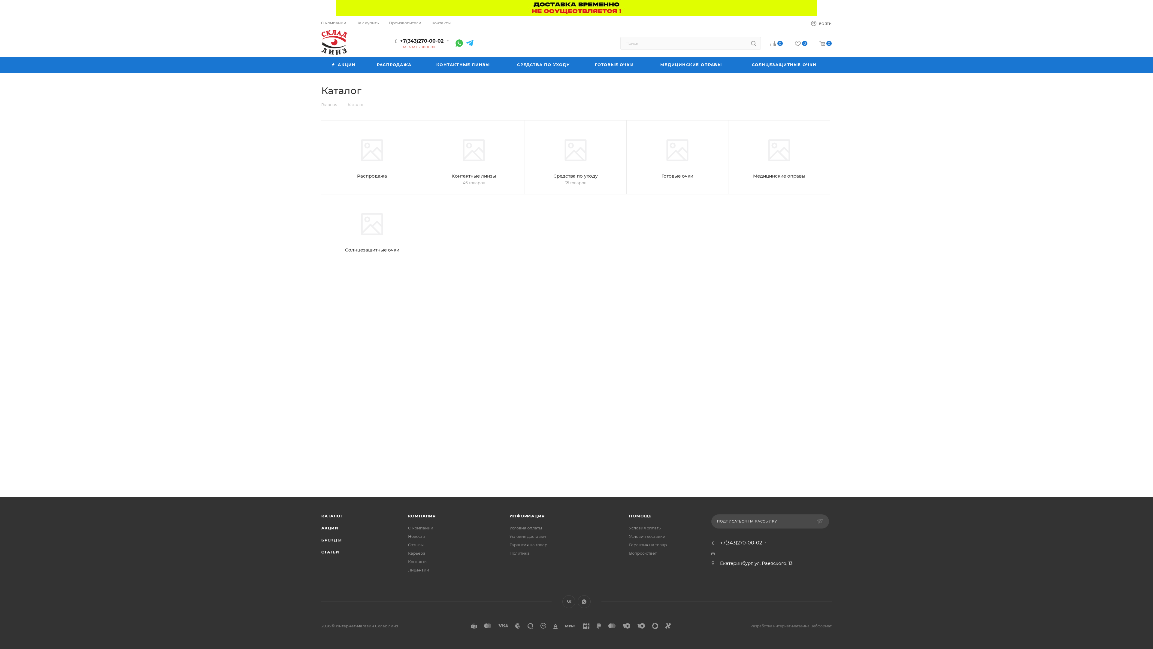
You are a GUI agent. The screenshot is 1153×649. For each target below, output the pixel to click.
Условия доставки (528, 536)
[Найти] (753, 43)
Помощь (640, 515)
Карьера (416, 553)
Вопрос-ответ (643, 553)
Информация (527, 515)
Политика (520, 553)
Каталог (332, 515)
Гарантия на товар (528, 544)
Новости (416, 536)
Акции (329, 528)
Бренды (331, 540)
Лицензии (418, 570)
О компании (420, 528)
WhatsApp (584, 601)
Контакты (417, 561)
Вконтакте (568, 601)
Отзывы (416, 544)
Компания (422, 515)
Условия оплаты (526, 528)
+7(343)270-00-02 (421, 41)
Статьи (330, 552)
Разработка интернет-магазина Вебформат (791, 626)
